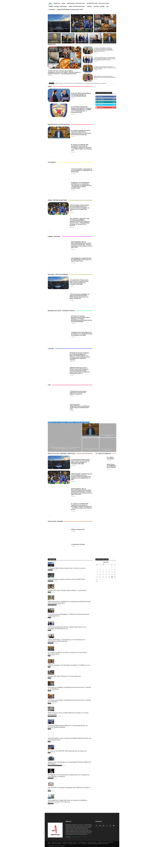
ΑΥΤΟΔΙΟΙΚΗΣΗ (52, 9)
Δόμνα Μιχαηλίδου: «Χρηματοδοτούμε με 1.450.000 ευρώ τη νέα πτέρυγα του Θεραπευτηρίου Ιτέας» (81, 259)
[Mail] (109, 1)
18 (100, 574)
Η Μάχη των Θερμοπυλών (78, 529)
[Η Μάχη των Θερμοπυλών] (59, 530)
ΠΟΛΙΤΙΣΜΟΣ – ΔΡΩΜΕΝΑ (99, 6)
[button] (103, 0)
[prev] (112, 83)
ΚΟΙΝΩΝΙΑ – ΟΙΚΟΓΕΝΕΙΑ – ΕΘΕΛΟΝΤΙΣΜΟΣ (58, 6)
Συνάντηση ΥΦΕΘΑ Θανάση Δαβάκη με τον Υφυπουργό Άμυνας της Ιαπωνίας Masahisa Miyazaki (81, 95)
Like (114, 96)
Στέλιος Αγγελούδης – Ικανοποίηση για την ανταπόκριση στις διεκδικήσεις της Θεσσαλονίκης (81, 170)
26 (103, 576)
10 (97, 572)
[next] (114, 83)
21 (109, 574)
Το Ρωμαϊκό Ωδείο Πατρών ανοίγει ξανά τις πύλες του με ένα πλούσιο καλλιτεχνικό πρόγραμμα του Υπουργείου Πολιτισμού (79, 282)
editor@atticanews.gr (75, 836)
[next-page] (50, 119)
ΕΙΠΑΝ (105, 40)
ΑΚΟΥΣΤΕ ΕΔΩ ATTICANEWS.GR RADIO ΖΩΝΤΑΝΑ (111, 466)
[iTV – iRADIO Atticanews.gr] (100, 459)
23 (114, 574)
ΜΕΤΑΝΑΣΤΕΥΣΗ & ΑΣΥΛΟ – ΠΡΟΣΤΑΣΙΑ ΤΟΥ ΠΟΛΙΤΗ (98, 3)
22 (111, 574)
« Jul (96, 581)
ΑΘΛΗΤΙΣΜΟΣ (74, 27)
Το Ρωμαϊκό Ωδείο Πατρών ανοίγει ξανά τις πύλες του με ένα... (67, 568)
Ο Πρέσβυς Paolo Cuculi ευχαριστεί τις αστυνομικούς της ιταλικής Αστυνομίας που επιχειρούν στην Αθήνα (81, 334)
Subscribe (113, 107)
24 (97, 576)
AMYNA (63, 3)
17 (97, 574)
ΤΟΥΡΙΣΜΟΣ (89, 6)
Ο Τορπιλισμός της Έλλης (78, 544)
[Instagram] (107, 1)
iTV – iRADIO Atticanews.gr (110, 458)
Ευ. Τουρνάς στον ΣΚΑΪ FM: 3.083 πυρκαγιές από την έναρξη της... (68, 751)
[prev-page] (48, 119)
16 (114, 572)
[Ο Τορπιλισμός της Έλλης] (59, 545)
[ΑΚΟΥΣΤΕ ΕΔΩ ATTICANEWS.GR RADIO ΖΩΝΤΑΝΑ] (100, 466)
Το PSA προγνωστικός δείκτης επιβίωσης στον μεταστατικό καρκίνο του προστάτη (78, 393)
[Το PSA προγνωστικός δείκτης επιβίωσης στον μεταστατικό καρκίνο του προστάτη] (58, 393)
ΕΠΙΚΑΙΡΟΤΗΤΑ (57, 3)
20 (106, 574)
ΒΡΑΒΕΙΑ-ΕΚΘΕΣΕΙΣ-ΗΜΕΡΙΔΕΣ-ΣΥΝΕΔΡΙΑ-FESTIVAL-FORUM (70, 9)
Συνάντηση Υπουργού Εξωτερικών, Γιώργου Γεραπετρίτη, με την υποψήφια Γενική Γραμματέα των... (67, 627)
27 (106, 576)
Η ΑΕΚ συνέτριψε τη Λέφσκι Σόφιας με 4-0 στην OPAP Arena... (67, 579)
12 (103, 572)
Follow (113, 99)
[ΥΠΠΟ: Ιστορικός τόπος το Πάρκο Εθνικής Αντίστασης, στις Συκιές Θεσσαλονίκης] (70, 709)
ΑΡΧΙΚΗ (50, 3)
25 (100, 576)
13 (106, 572)
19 (103, 574)
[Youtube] (115, 1)
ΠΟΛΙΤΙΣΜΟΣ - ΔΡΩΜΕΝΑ (52, 604)
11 (100, 572)
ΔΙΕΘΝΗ (96, 27)
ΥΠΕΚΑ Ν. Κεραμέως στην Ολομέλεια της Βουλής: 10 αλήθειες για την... (69, 665)
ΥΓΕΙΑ (107, 6)
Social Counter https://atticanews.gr (103, 92)
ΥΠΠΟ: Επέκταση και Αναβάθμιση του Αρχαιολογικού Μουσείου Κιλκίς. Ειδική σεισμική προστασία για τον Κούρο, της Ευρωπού (79, 296)
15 (111, 572)
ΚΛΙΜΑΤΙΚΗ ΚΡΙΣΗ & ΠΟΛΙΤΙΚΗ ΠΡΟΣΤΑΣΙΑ (76, 3)
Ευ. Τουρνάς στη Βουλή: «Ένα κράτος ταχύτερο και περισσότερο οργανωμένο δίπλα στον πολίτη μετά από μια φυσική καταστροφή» (105, 67)
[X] (113, 1)
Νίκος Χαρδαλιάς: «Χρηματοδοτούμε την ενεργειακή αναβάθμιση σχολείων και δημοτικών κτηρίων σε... (67, 801)
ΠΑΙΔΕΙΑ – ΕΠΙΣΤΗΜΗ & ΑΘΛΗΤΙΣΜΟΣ (77, 6)
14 (109, 572)
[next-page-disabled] (98, 472)
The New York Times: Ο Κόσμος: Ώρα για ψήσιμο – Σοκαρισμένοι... (67, 590)
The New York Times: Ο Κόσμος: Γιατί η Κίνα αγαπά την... (65, 676)
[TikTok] (111, 1)
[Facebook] (105, 1)
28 (109, 576)
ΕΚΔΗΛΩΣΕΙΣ (51, 27)
